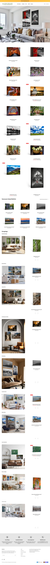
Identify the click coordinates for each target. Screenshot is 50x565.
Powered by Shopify (13, 562)
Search (22, 554)
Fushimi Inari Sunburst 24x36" (13, 60)
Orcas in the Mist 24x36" (36, 368)
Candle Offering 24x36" (13, 119)
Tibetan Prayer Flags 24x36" (13, 80)
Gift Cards (22, 550)
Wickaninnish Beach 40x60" (37, 404)
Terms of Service (23, 556)
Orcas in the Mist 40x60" (40, 212)
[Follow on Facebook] (2, 559)
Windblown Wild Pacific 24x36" (36, 276)
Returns (22, 553)
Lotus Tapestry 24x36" (37, 80)
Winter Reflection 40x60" (36, 514)
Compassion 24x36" (13, 139)
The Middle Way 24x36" (36, 194)
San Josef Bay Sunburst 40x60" (25, 212)
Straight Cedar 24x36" (36, 256)
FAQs (21, 549)
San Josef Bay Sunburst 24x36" (36, 329)
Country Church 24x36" (36, 139)
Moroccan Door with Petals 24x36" (37, 494)
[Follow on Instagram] (4, 559)
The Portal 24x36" (36, 60)
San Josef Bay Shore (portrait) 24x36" (36, 309)
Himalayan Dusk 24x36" (13, 194)
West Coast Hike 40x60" (9, 212)
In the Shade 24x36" (37, 119)
